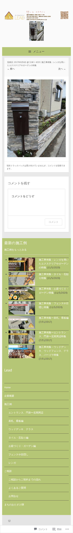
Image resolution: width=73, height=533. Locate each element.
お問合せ (13, 496)
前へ (11, 68)
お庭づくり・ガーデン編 (22, 446)
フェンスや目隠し (18, 454)
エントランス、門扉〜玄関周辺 (26, 412)
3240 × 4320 (34, 62)
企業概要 (9, 395)
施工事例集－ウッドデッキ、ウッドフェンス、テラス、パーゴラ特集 (54, 350)
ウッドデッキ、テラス (21, 429)
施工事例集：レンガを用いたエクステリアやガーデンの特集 (54, 263)
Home (7, 387)
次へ (62, 68)
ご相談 (8, 471)
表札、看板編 (16, 420)
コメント (53, 221)
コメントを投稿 (54, 165)
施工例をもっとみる (15, 249)
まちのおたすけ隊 (14, 504)
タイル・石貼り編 (18, 437)
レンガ (12, 462)
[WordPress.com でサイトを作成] (9, 521)
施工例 (8, 404)
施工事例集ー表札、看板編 (54, 317)
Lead (8, 370)
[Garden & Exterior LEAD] (36, 19)
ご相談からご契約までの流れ (25, 479)
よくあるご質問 (17, 487)
